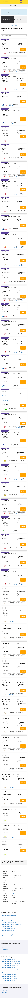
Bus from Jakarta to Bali (7, 919)
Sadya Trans (14, 893)
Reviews (15, 53)
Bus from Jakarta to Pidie (7, 917)
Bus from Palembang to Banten (9, 974)
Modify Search (13, 5)
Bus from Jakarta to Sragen (8, 935)
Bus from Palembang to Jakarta (9, 967)
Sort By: (3, 33)
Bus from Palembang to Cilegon (9, 976)
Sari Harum (14, 880)
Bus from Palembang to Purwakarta (10, 972)
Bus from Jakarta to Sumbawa (9, 922)
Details (22, 53)
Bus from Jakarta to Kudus (8, 930)
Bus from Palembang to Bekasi (9, 980)
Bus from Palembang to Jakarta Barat (10, 965)
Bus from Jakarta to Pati (7, 926)
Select (23, 49)
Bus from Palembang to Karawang (10, 969)
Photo (19, 53)
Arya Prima (14, 867)
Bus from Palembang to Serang (9, 959)
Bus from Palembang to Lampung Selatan (11, 961)
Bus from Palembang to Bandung (9, 971)
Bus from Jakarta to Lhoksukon (9, 928)
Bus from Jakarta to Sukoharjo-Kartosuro (11, 924)
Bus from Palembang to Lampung (9, 978)
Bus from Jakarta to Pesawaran (9, 920)
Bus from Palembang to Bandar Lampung (11, 963)
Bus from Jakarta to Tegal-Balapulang (10, 932)
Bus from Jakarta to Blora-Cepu (9, 915)
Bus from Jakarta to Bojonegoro (9, 934)
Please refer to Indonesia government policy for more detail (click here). (13, 14)
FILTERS (14, 25)
